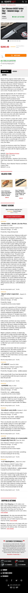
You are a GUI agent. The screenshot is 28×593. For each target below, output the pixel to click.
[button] (2, 1)
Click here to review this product (14, 216)
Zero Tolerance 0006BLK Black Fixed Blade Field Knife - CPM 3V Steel (20, 193)
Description (5, 71)
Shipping (4, 75)
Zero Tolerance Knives (12, 153)
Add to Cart (15, 55)
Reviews (15, 71)
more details (4, 512)
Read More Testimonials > (14, 554)
